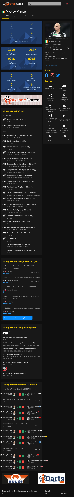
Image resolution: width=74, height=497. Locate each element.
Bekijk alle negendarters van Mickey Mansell (16, 318)
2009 (8, 122)
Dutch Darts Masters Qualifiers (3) (19, 158)
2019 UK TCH (22, 161)
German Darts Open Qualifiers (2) (19, 210)
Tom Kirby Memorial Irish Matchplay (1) (21, 250)
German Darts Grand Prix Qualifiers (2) (21, 198)
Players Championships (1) (16, 125)
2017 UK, (15, 172)
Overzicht (6, 16)
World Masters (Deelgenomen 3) (14, 373)
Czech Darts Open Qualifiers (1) (18, 141)
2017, (27, 351)
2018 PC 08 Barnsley (13, 127)
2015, (31, 345)
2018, (23, 351)
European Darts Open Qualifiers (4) (19, 175)
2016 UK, (15, 195)
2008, (8, 376)
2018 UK (9, 149)
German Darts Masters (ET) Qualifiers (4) (21, 204)
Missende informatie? (51, 65)
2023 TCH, (10, 138)
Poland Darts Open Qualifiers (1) (18, 233)
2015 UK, (10, 166)
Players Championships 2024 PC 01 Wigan (27, 278)
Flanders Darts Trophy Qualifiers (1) (20, 187)
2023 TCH (21, 172)
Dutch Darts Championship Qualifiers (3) (21, 152)
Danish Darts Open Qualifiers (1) (18, 147)
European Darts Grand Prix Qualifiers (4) (21, 164)
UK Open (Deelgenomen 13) (12, 354)
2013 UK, (9, 161)
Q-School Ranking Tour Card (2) (18, 244)
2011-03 (9, 241)
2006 (11, 376)
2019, (28, 345)
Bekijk (36, 389)
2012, (8, 359)
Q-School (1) (11, 238)
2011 (38, 345)
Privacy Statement (64, 492)
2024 (8, 224)
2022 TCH (10, 143)
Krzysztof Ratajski (10, 280)
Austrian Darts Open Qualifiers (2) (19, 135)
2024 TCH (36, 195)
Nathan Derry (9, 311)
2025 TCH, (22, 178)
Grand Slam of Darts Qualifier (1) (18, 221)
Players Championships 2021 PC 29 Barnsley (26, 287)
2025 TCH (17, 138)
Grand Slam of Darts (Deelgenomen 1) (16, 337)
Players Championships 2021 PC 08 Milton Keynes (25, 297)
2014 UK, (15, 161)
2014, (38, 357)
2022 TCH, (10, 155)
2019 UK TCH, (22, 195)
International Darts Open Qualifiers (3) (21, 227)
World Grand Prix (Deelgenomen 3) (15, 362)
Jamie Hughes (9, 302)
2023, (16, 345)
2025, (8, 345)
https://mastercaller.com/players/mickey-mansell (61, 49)
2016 (30, 351)
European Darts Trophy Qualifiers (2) (20, 181)
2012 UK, (10, 178)
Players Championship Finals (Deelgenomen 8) (19, 348)
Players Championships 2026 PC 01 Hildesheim (23, 267)
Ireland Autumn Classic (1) (16, 119)
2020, (24, 345)
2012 (11, 365)
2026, (4, 345)
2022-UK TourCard (22, 247)
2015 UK (26, 206)
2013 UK (9, 218)
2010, (4, 376)
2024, (12, 345)
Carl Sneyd (8, 271)
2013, (35, 345)
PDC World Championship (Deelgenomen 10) (19, 343)
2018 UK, (15, 229)
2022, (12, 351)
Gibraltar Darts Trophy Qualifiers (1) (20, 215)
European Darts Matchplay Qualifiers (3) (21, 169)
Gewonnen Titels (30, 16)
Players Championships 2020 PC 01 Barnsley (26, 308)
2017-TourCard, (12, 247)
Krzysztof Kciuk (10, 290)
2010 (8, 252)
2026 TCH (29, 166)
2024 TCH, (17, 155)
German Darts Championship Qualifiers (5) (22, 192)
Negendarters (16, 16)
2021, (20, 345)
